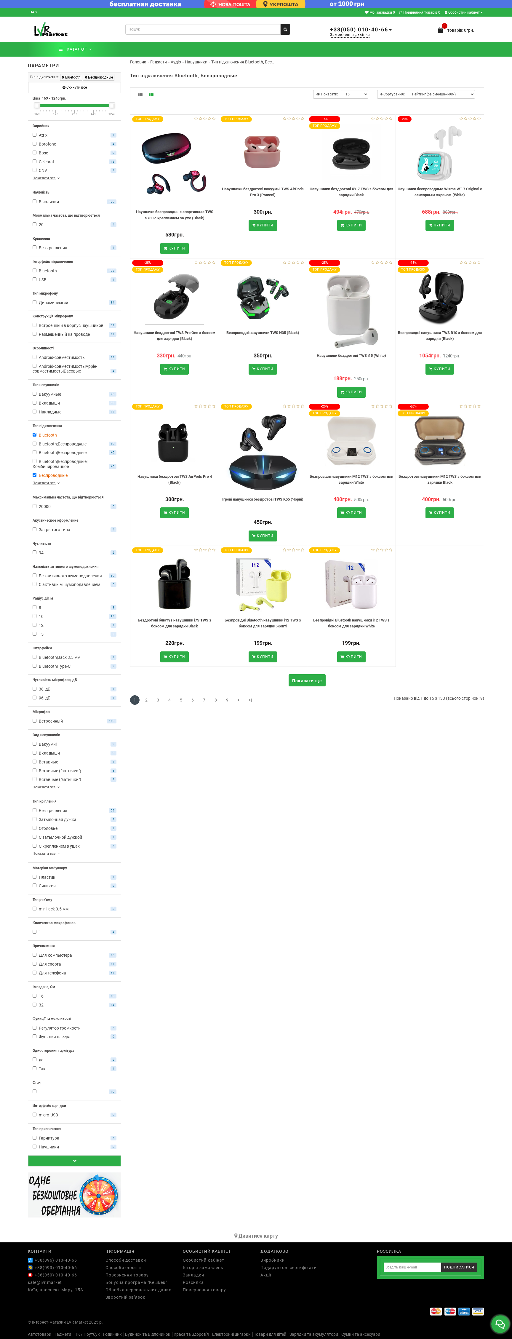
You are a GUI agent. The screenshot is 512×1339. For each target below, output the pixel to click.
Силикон (76, 885)
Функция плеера (76, 1036)
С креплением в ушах (76, 846)
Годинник (112, 1334)
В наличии (76, 201)
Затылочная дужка (76, 819)
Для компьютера (76, 955)
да (76, 1059)
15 (76, 634)
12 (76, 625)
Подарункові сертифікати (288, 1267)
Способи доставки (125, 1260)
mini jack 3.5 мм (76, 909)
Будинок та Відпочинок (147, 1334)
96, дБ (76, 698)
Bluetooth (72, 77)
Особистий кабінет (464, 12)
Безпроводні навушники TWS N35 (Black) (262, 332)
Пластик (76, 877)
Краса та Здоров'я (191, 1334)
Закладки (193, 1275)
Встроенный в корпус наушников (76, 325)
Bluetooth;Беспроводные (76, 444)
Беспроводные (100, 77)
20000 (76, 506)
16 (76, 996)
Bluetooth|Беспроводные (76, 452)
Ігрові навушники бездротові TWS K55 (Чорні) (262, 499)
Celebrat (76, 161)
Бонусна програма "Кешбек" (136, 1282)
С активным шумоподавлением (76, 584)
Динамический (76, 302)
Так (76, 1068)
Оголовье (76, 828)
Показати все (44, 178)
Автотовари (39, 1334)
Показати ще (307, 680)
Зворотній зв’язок (125, 1297)
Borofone (76, 144)
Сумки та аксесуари (360, 1334)
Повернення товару (127, 1275)
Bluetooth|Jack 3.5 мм (76, 657)
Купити (176, 248)
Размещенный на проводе (76, 334)
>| (250, 700)
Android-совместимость (76, 357)
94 (76, 552)
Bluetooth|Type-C (76, 666)
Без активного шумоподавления (76, 575)
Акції (265, 1275)
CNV (76, 170)
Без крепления (76, 247)
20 (76, 224)
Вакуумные (76, 394)
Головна (138, 62)
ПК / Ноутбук (87, 1334)
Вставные (76, 762)
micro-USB (76, 1115)
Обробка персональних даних (138, 1289)
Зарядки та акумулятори (313, 1334)
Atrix (76, 135)
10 (76, 616)
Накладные (76, 412)
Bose (76, 153)
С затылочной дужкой (76, 837)
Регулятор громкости (76, 1028)
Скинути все (76, 87)
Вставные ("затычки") (76, 770)
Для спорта (76, 964)
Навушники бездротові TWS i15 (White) (351, 355)
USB (76, 279)
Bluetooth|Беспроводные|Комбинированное (73, 464)
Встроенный (76, 721)
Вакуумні (76, 744)
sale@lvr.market (45, 1282)
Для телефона (76, 973)
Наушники (76, 1147)
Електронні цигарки (231, 1334)
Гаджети (63, 1334)
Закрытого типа (76, 529)
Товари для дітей (270, 1334)
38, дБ (76, 689)
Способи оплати (123, 1267)
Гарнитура (76, 1138)
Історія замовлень (203, 1267)
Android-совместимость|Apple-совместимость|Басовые (73, 369)
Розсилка (193, 1282)
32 (76, 1005)
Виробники (272, 1260)
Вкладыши (76, 403)
